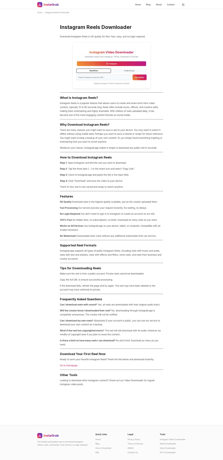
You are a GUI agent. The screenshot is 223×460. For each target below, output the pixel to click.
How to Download (103, 448)
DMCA (131, 448)
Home (138, 4)
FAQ (97, 452)
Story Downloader (168, 448)
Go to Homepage (69, 365)
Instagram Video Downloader (172, 439)
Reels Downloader (168, 443)
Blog (148, 4)
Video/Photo (93, 71)
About (159, 4)
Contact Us (133, 452)
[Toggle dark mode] (183, 4)
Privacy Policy (134, 439)
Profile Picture (129, 71)
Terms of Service (135, 443)
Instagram (113, 64)
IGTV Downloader (168, 452)
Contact (170, 4)
